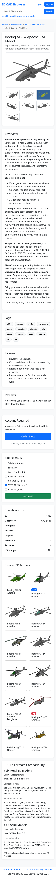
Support (49, 869)
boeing (20, 334)
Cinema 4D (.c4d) (16, 480)
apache (20, 324)
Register (49, 4)
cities (19, 16)
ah (8, 339)
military (42, 334)
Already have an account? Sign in (28, 443)
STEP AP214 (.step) (17, 485)
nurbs (30, 324)
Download (28, 495)
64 (16, 339)
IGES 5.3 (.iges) (15, 489)
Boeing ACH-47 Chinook (39, 718)
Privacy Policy (36, 869)
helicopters (43, 324)
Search (49, 11)
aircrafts (21, 329)
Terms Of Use (21, 869)
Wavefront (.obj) (16, 472)
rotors (9, 329)
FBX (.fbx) (13, 467)
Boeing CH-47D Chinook (39, 748)
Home (5, 24)
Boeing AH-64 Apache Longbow (14, 717)
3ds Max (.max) (16, 463)
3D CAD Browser (14, 4)
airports (33, 329)
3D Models (16, 24)
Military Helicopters (35, 24)
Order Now (28, 436)
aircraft (31, 16)
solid (31, 334)
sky (43, 329)
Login (39, 4)
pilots (9, 334)
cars (25, 16)
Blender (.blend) (16, 476)
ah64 (9, 324)
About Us (7, 869)
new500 (12, 16)
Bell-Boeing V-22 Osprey (15, 748)
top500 (5, 16)
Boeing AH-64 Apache (14, 591)
